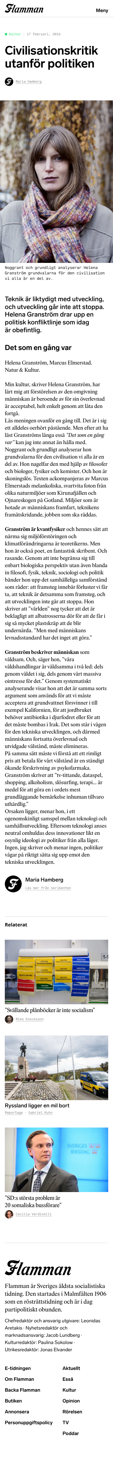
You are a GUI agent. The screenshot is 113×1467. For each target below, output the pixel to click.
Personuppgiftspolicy (28, 1423)
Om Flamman (19, 1379)
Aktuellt (71, 1368)
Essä (68, 1379)
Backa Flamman (22, 1390)
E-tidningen (18, 1368)
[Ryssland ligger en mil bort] (56, 1068)
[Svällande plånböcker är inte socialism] (56, 972)
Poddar (71, 1434)
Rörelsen (72, 1412)
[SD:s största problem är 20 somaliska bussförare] (56, 1160)
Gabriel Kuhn (40, 1113)
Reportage (14, 1113)
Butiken (13, 1401)
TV (66, 1423)
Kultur (15, 34)
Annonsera (17, 1412)
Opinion (71, 1401)
